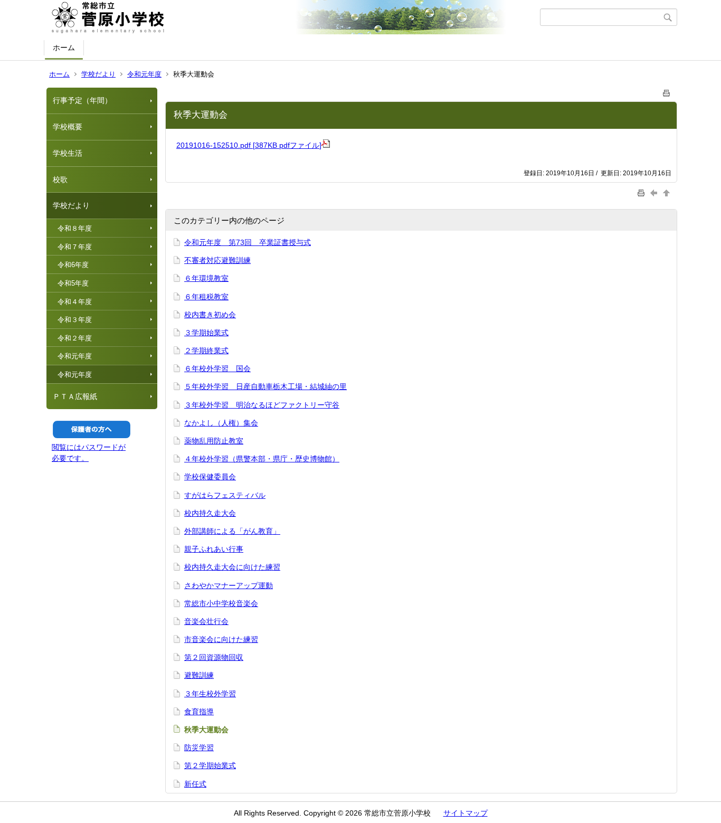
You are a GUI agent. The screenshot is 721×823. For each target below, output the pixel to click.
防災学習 (199, 747)
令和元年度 (144, 74)
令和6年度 (73, 265)
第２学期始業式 (210, 765)
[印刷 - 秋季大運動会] (666, 91)
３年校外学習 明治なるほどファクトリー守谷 (261, 405)
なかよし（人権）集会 (221, 423)
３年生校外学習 (210, 693)
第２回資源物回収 (213, 657)
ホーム (64, 47)
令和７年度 (75, 247)
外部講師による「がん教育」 (232, 531)
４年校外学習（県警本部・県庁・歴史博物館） (261, 459)
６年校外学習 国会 (217, 368)
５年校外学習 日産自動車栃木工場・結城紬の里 (265, 386)
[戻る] (655, 192)
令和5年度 (73, 283)
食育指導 (199, 711)
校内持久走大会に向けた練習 (232, 567)
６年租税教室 (206, 296)
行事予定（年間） (82, 100)
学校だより (98, 74)
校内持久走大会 (210, 513)
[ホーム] (293, 17)
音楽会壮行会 (206, 621)
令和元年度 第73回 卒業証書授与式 (247, 242)
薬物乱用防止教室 (213, 441)
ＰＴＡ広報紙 (75, 396)
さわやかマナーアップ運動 (228, 585)
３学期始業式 (206, 332)
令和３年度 (75, 320)
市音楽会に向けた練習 (221, 639)
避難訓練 (199, 675)
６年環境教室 (206, 278)
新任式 (195, 784)
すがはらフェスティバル (224, 495)
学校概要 (67, 126)
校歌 (60, 179)
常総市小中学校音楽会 (221, 603)
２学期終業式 (206, 350)
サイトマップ (465, 813)
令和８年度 (75, 228)
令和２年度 (75, 338)
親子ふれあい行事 (213, 549)
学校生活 (67, 153)
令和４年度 (75, 302)
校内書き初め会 (210, 314)
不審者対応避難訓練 (217, 260)
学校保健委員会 (210, 476)
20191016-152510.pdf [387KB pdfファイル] (248, 145)
